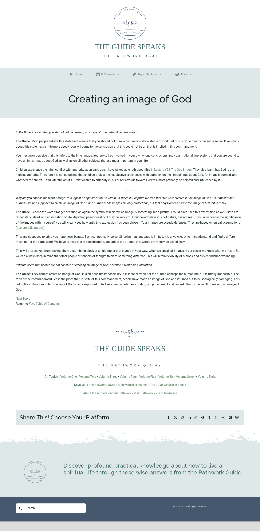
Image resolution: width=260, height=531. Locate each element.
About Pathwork (120, 393)
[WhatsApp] (196, 417)
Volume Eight (207, 376)
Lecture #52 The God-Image (172, 169)
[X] (175, 417)
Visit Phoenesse (166, 393)
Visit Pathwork (143, 393)
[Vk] (223, 417)
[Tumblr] (209, 417)
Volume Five (147, 376)
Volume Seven (185, 376)
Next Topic (23, 298)
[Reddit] (182, 417)
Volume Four (128, 376)
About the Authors (95, 393)
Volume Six (166, 376)
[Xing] (230, 417)
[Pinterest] (216, 417)
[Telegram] (202, 417)
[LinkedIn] (189, 417)
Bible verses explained (133, 385)
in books (168, 385)
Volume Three (108, 376)
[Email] (237, 417)
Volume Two (87, 376)
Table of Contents (44, 303)
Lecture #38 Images (30, 228)
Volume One (68, 376)
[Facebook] (168, 417)
